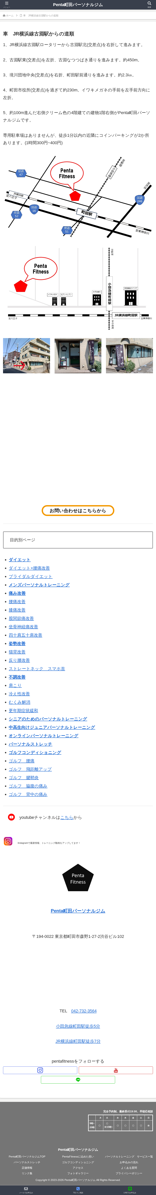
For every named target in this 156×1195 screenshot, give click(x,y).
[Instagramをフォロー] (40, 1070)
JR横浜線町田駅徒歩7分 (78, 1041)
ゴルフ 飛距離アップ (30, 769)
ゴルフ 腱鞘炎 (24, 777)
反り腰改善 (19, 660)
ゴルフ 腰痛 (21, 760)
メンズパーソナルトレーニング (39, 584)
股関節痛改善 (21, 618)
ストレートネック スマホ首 (37, 668)
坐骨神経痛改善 (23, 626)
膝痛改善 (17, 610)
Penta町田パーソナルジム (78, 4)
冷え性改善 (19, 693)
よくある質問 (129, 1167)
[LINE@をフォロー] (78, 1080)
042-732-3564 (84, 1011)
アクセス (78, 1167)
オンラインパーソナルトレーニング (43, 735)
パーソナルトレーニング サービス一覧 (129, 1156)
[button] (144, 795)
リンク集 (27, 1173)
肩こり (15, 685)
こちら (66, 817)
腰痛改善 (17, 601)
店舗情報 (27, 1167)
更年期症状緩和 (23, 710)
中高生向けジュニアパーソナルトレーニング (52, 727)
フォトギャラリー (78, 1173)
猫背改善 (17, 651)
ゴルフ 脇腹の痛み (28, 786)
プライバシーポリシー (129, 1173)
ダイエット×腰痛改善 (29, 568)
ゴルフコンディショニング (78, 1162)
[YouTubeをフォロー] (116, 1070)
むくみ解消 (19, 702)
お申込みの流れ (129, 1162)
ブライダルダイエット (31, 576)
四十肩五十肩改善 (25, 635)
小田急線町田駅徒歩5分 (78, 1026)
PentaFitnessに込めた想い (78, 1156)
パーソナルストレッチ (30, 744)
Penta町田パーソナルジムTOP (27, 1156)
